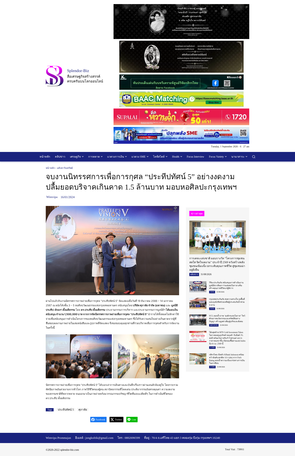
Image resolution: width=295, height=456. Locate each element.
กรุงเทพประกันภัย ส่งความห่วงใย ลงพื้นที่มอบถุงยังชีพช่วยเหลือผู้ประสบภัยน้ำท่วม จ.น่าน (227, 302)
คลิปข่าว (194, 274)
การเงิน (212, 347)
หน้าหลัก (50, 168)
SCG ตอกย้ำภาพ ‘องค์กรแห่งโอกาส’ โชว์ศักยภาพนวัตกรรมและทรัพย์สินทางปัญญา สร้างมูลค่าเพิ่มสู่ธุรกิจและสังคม (227, 319)
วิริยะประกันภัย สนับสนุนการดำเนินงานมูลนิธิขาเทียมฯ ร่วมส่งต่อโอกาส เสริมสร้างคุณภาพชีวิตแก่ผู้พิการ (226, 285)
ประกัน (212, 292)
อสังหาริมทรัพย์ (65, 168)
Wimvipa (52, 197)
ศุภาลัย (83, 409)
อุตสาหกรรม (213, 325)
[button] (254, 157)
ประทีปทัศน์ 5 (66, 409)
